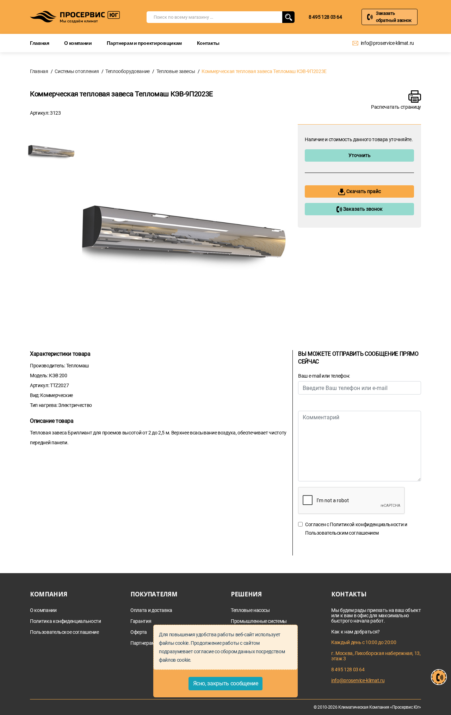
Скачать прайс (363, 191)
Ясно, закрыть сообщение (225, 683)
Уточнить (359, 155)
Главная (39, 43)
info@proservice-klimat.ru (387, 43)
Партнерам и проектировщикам (144, 43)
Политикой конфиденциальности (366, 524)
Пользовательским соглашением (341, 533)
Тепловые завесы (175, 71)
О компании (78, 43)
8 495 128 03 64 (325, 17)
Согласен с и (356, 529)
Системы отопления (77, 71)
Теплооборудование (127, 71)
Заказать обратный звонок (394, 17)
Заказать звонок (362, 209)
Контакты (208, 43)
